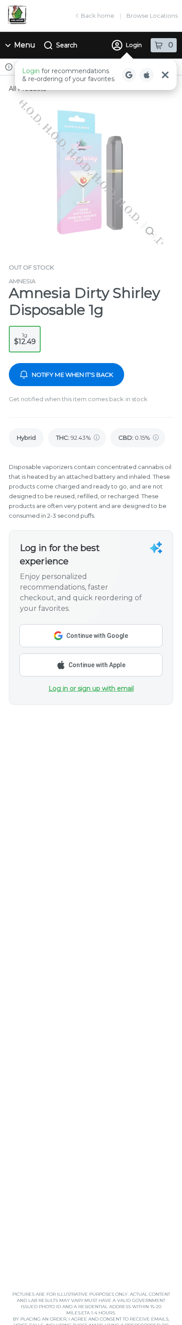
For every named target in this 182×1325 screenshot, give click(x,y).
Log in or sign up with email (91, 688)
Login (134, 44)
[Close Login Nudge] (165, 74)
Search (66, 45)
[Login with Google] (129, 75)
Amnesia (22, 281)
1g (25, 339)
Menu (24, 45)
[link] (26, 437)
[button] (96, 75)
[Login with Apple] (147, 75)
